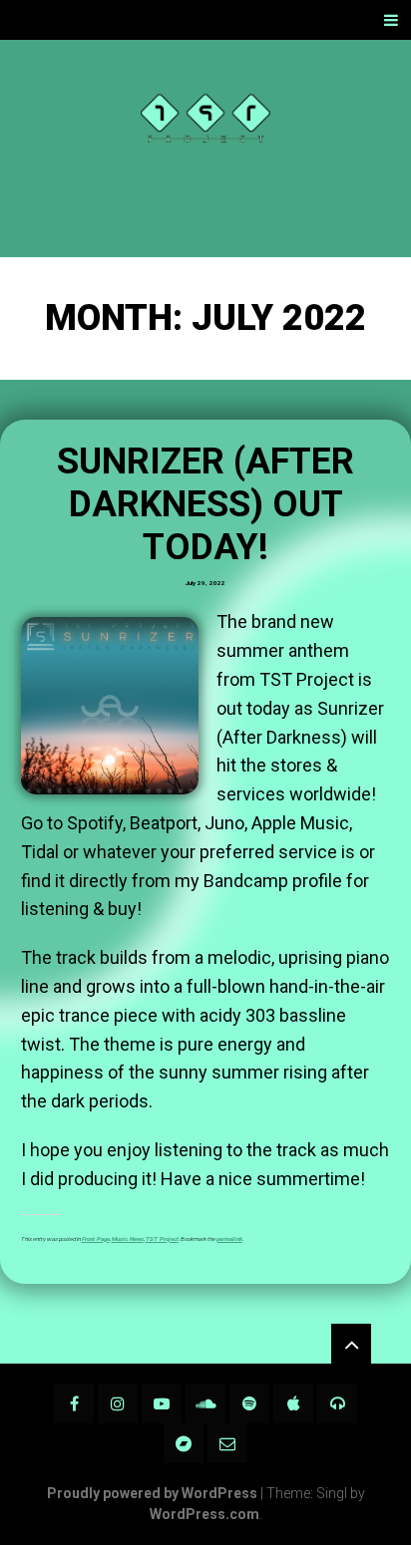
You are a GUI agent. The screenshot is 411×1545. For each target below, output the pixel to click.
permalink (229, 1239)
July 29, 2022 (205, 583)
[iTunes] (293, 1403)
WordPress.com (204, 1514)
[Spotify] (249, 1403)
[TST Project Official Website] (205, 148)
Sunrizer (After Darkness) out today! (205, 504)
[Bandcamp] (184, 1443)
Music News (128, 1239)
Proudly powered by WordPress (152, 1493)
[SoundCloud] (205, 1403)
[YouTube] (162, 1403)
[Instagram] (118, 1403)
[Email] (227, 1443)
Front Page (96, 1239)
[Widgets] (351, 1344)
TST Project (162, 1239)
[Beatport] (337, 1403)
